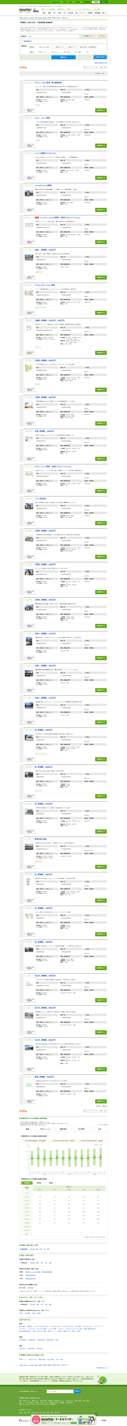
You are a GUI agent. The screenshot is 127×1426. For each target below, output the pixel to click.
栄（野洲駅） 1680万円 (43, 874)
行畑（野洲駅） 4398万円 (44, 431)
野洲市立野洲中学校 (31, 1275)
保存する (94, 36)
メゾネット (61, 1328)
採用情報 (104, 1420)
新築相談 (62, 1402)
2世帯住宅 (29, 1326)
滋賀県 (40, 18)
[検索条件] (78, 2)
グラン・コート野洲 (42, 118)
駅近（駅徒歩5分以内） (25, 1331)
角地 (34, 1331)
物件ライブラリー (30, 1404)
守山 (45, 1249)
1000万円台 (40, 1348)
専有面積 (27, 1183)
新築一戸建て (67, 52)
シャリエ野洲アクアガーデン (46, 153)
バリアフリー (22, 1328)
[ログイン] (104, 2)
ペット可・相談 (52, 1328)
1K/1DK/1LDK (22, 1339)
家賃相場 (50, 1400)
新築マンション (43, 52)
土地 (76, 13)
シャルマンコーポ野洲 (43, 185)
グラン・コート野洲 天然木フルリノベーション (53, 466)
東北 (25, 1412)
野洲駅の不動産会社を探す (101, 62)
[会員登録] (96, 2)
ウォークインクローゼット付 (41, 1326)
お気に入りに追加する (30, 110)
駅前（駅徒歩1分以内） (90, 1328)
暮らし (104, 13)
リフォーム (83, 13)
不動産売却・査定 (53, 1402)
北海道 (21, 1412)
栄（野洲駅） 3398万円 (43, 730)
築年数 (39, 1183)
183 (101, 67)
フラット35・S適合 (41, 1328)
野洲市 (44, 18)
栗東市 (39, 1313)
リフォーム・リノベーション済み (74, 1328)
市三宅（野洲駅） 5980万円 (45, 1040)
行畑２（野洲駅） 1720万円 (45, 633)
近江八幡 (32, 1249)
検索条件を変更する (101, 57)
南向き (79, 1331)
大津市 (21, 1313)
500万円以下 (22, 1348)
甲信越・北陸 (34, 1412)
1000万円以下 (31, 1348)
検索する (63, 57)
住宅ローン (22, 1404)
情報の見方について (103, 1367)
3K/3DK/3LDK (40, 1339)
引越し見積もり (69, 1402)
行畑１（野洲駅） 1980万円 (45, 666)
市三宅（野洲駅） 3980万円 (45, 976)
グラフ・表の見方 (103, 1124)
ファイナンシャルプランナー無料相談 (46, 1404)
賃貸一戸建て (43, 1400)
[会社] (71, 2)
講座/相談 (97, 13)
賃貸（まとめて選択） (44, 47)
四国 (48, 1412)
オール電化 (78, 1326)
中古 (54, 13)
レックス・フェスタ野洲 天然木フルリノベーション (60, 217)
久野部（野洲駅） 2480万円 (45, 564)
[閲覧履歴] (87, 2)
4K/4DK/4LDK (49, 1339)
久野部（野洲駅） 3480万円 (45, 360)
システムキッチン (87, 1326)
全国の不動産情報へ (24, 1391)
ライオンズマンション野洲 (45, 285)
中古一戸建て (78, 52)
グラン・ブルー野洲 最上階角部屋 (48, 83)
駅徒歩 (51, 1183)
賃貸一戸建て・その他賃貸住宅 (88, 47)
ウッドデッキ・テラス (68, 1326)
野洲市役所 (30, 1287)
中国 (51, 1412)
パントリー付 (31, 1328)
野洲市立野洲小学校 (31, 1278)
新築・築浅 (22, 1326)
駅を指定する (28, 41)
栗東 (48, 1249)
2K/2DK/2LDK (31, 1339)
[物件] (65, 2)
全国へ (34, 9)
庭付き (73, 1331)
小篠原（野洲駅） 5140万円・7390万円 (49, 320)
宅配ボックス (66, 1331)
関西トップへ (34, 1391)
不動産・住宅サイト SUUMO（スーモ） (30, 1398)
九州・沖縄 (57, 1412)
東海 (40, 1412)
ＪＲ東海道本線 (23, 1249)
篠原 (37, 1249)
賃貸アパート (72, 47)
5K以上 (57, 1339)
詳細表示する (101, 110)
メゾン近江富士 (40, 498)
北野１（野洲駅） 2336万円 (45, 250)
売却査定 (90, 13)
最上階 (59, 1331)
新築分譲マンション (59, 1400)
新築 (49, 13)
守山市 (34, 1313)
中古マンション (55, 52)
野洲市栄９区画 (40, 839)
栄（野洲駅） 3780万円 (43, 804)
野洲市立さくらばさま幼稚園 (33, 1272)
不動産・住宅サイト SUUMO (26, 18)
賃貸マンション (60, 47)
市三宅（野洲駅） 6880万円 (45, 1008)
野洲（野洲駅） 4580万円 (44, 1077)
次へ (105, 67)
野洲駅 (49, 18)
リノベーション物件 (28, 1402)
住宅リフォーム (44, 1402)
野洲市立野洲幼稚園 (47, 1272)
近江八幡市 (27, 1313)
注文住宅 (70, 13)
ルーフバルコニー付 (55, 1326)
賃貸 (44, 13)
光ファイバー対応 (41, 1331)
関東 (29, 1412)
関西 (36, 18)
